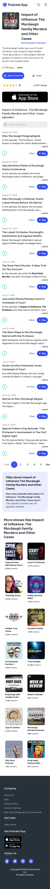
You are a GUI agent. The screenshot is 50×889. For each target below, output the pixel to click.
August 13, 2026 (9, 195)
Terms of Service (12, 808)
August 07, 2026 (9, 228)
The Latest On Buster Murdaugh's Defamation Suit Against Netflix (22, 234)
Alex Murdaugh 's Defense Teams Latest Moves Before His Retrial (22, 200)
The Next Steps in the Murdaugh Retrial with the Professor (22, 334)
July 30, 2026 (8, 262)
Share (39, 75)
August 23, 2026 (9, 132)
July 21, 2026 (8, 295)
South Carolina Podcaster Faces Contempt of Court (22, 367)
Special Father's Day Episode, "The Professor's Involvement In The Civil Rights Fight (24, 432)
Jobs (6, 799)
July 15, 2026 (8, 328)
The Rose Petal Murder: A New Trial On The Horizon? (24, 267)
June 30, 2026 (9, 395)
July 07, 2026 (8, 362)
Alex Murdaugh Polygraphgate (21, 136)
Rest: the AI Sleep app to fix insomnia (22, 812)
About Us (9, 795)
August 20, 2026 (9, 162)
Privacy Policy (11, 803)
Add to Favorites (15, 75)
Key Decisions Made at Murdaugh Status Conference (23, 167)
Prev (7, 464)
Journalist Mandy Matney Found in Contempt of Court (23, 300)
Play (44, 153)
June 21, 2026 (8, 425)
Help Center (10, 824)
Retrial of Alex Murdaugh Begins (22, 399)
